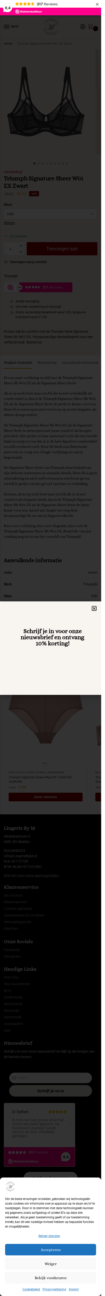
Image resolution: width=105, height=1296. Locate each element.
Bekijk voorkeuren (51, 1278)
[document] (50, 648)
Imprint (74, 1289)
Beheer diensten (49, 1236)
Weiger (51, 1264)
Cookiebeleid (31, 1289)
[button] (94, 608)
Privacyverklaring (54, 1289)
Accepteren (51, 1249)
